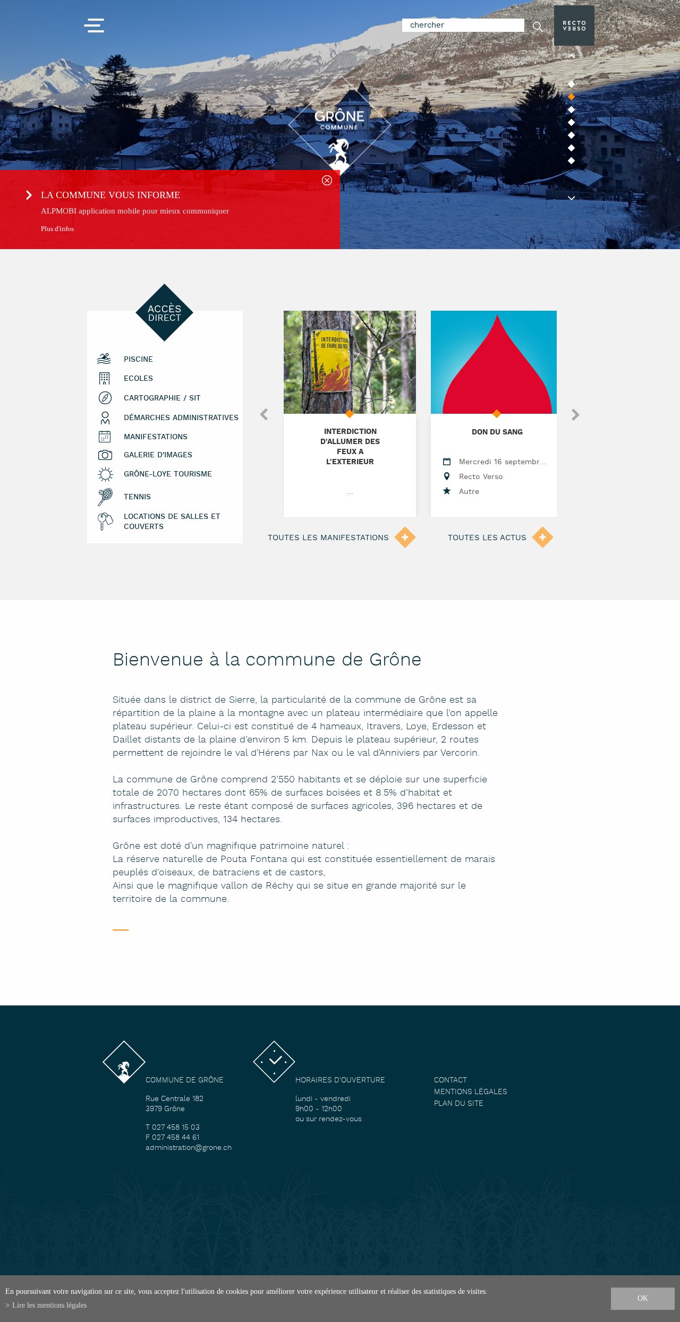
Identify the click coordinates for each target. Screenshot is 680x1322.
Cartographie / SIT (162, 399)
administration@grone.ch (189, 1148)
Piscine (138, 360)
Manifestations (156, 437)
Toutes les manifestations (328, 538)
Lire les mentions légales (49, 1305)
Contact (450, 1081)
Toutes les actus (487, 538)
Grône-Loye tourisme (168, 475)
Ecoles (138, 379)
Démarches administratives (181, 418)
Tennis (137, 497)
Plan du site (458, 1104)
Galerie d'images (158, 455)
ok (643, 1298)
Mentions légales (470, 1092)
